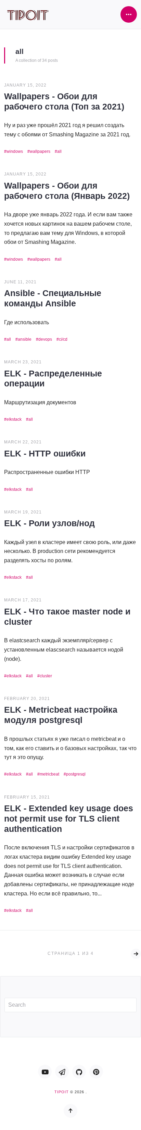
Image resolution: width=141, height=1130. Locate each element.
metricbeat (49, 774)
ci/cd (63, 339)
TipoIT (61, 1092)
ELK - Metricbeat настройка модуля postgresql (60, 715)
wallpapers (40, 151)
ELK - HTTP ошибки (45, 453)
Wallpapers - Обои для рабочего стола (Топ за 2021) (64, 101)
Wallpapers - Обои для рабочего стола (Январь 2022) (67, 191)
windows (15, 151)
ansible (24, 339)
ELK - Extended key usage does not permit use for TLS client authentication (68, 818)
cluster (46, 676)
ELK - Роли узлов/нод (49, 523)
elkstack (14, 419)
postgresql (76, 774)
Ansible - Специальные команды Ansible (52, 298)
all (59, 151)
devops (45, 339)
